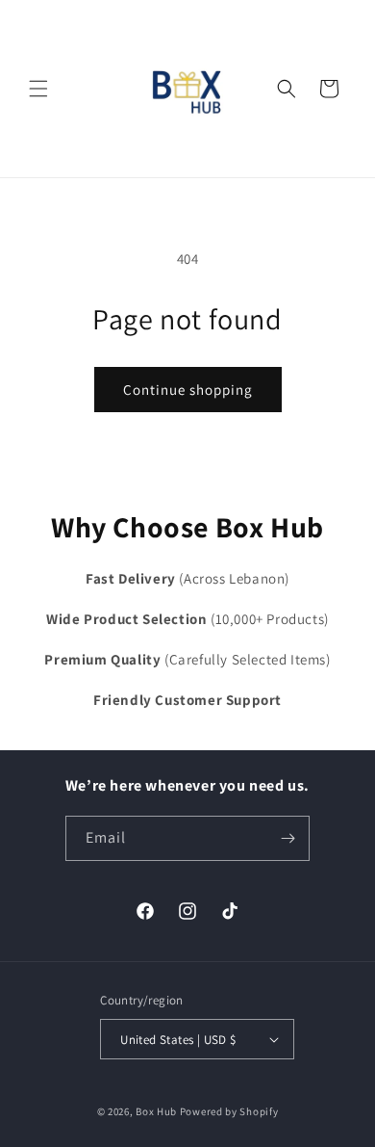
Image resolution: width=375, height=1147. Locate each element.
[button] (38, 88)
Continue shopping (188, 389)
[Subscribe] (287, 838)
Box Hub (156, 1111)
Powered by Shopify (229, 1111)
